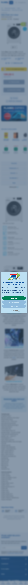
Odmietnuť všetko (14, 306)
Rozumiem (14, 298)
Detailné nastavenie (14, 302)
